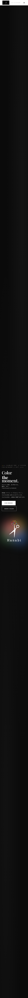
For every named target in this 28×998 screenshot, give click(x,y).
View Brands (8, 503)
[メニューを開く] (24, 2)
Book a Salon (9, 508)
